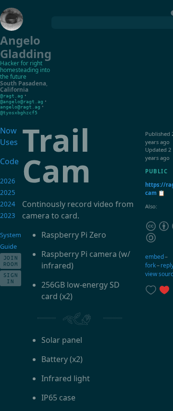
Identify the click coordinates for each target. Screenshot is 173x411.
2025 (7, 192)
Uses (9, 142)
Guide (8, 246)
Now (8, 130)
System (10, 234)
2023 (7, 215)
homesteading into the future (25, 73)
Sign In (10, 278)
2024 (7, 204)
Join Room (10, 260)
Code (7, 161)
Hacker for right (21, 63)
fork (150, 265)
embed (154, 257)
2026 (7, 181)
